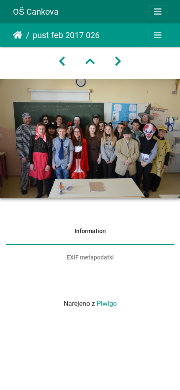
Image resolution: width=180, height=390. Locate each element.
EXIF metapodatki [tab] (90, 257)
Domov (18, 35)
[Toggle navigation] (158, 11)
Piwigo (107, 304)
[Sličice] (90, 61)
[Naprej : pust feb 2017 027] (118, 61)
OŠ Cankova (36, 12)
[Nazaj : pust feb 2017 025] (62, 61)
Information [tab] (90, 231)
